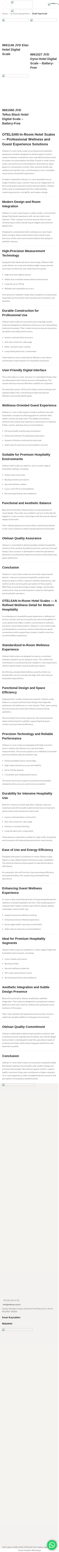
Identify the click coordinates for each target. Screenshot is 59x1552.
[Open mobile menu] (5, 4)
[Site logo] (22, 4)
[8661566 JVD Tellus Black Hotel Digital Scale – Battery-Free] (15, 87)
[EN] (52, 4)
